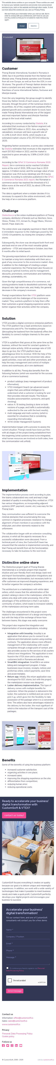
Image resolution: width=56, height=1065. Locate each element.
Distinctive (10, 562)
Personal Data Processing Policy (17, 1033)
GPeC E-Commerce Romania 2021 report (28, 178)
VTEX (33, 295)
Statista (39, 123)
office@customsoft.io (23, 1018)
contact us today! (14, 815)
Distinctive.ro (8, 215)
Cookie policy (8, 1036)
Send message (15, 991)
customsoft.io (48, 1060)
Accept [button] (22, 26)
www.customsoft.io (11, 1024)
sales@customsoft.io (17, 1021)
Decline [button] (34, 26)
